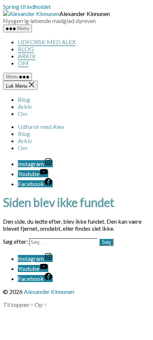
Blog (26, 48)
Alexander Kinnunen (49, 291)
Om (23, 63)
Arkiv (27, 55)
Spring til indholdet (27, 6)
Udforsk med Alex (47, 41)
